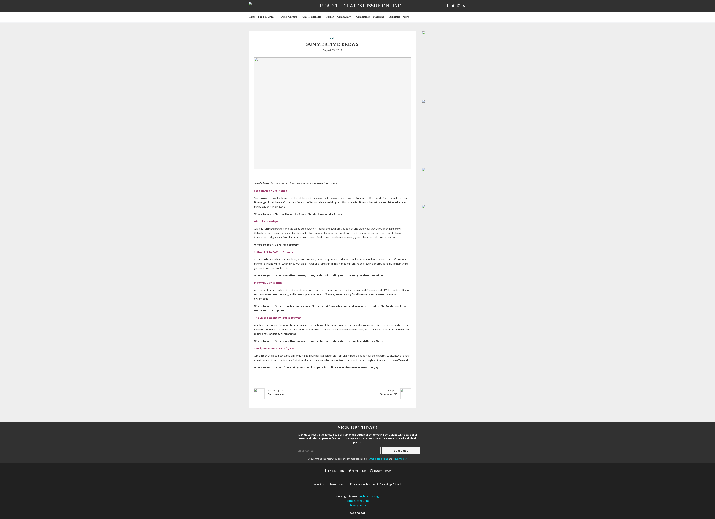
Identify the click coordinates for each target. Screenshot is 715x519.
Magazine (378, 16)
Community (344, 16)
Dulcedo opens (276, 394)
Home (252, 16)
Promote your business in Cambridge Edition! (375, 484)
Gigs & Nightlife (311, 16)
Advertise (394, 16)
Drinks (332, 38)
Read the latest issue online (360, 6)
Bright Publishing (368, 496)
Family (330, 16)
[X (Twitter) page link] (453, 6)
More (406, 16)
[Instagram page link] (458, 6)
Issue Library (337, 484)
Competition (363, 16)
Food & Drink (266, 16)
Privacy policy (400, 458)
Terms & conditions (377, 458)
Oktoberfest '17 (388, 394)
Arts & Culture (288, 16)
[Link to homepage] (262, 5)
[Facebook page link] (447, 6)
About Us (319, 484)
